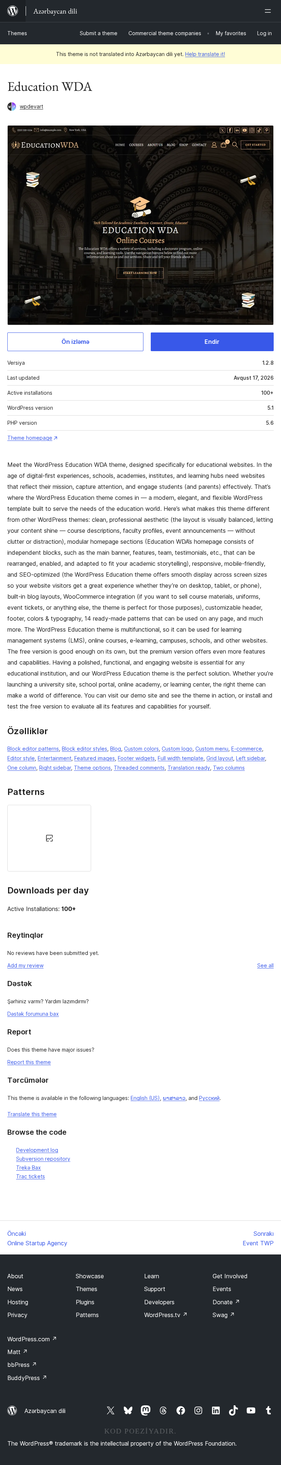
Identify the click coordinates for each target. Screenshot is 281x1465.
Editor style (21, 758)
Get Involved (230, 1276)
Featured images (94, 758)
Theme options (92, 768)
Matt (17, 1352)
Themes (17, 33)
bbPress (22, 1364)
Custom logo (177, 748)
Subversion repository (43, 1159)
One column (21, 768)
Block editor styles (84, 748)
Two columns (229, 768)
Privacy (17, 1315)
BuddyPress (27, 1378)
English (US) (145, 1098)
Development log (37, 1150)
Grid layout (219, 758)
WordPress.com (32, 1339)
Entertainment (54, 758)
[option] (49, 838)
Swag (224, 1315)
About (15, 1276)
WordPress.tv (166, 1315)
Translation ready (189, 768)
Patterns (87, 1315)
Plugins (85, 1302)
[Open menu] (269, 11)
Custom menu (211, 748)
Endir (212, 341)
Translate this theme (32, 1114)
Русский (209, 1098)
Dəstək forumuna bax (33, 1014)
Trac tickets (30, 1176)
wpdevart (31, 106)
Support (154, 1289)
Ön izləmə (75, 341)
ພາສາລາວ (174, 1098)
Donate (226, 1302)
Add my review (25, 965)
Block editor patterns (33, 748)
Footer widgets (136, 758)
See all (265, 965)
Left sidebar (250, 758)
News (15, 1289)
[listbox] (140, 838)
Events (222, 1289)
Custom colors (141, 748)
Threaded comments (139, 768)
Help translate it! (205, 54)
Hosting (17, 1302)
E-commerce (246, 748)
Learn (151, 1276)
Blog (115, 748)
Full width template (180, 758)
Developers (159, 1302)
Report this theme (29, 1062)
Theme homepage (29, 438)
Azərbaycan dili (45, 1410)
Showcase (90, 1276)
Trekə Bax (28, 1167)
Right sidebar (55, 768)
